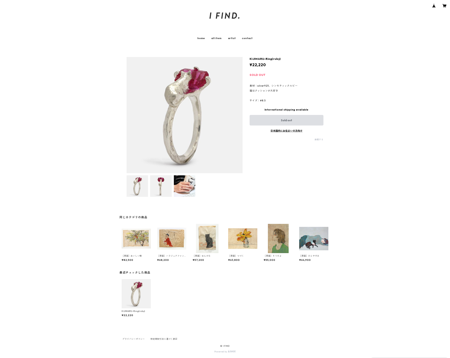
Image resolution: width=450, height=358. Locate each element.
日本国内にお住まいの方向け (287, 130)
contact (247, 38)
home (201, 38)
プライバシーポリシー (133, 339)
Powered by (221, 351)
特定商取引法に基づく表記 (164, 339)
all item (216, 38)
